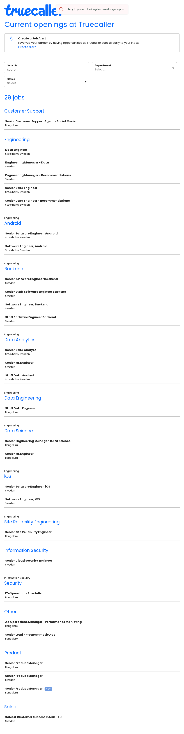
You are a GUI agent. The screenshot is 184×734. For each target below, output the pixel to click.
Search (12, 65)
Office (11, 79)
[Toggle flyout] (173, 68)
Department (103, 65)
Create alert (27, 47)
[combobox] (95, 70)
